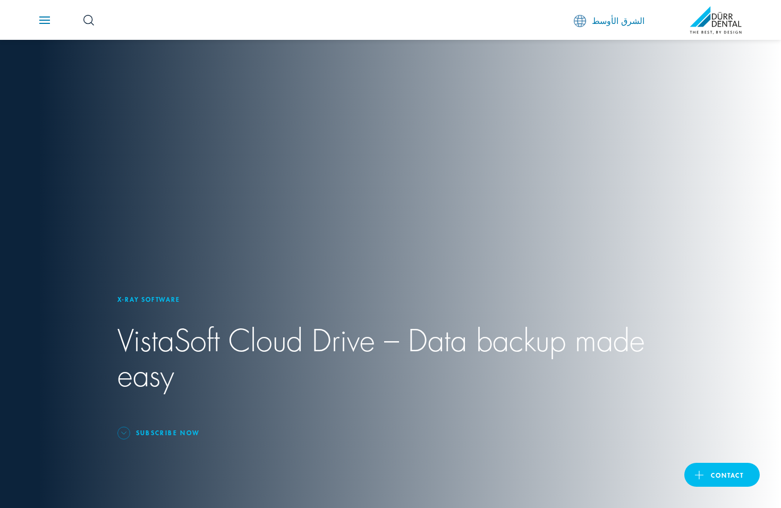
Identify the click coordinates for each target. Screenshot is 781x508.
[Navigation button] (44, 20)
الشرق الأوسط (618, 20)
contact (727, 475)
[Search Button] (88, 20)
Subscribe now (168, 432)
